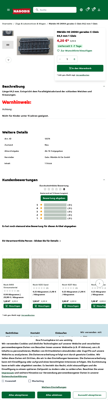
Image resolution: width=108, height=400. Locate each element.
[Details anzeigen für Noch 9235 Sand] (45, 268)
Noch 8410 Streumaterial (10, 286)
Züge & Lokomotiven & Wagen (30, 23)
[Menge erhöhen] (74, 59)
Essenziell (10, 380)
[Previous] (8, 31)
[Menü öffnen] (8, 10)
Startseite (7, 23)
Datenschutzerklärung (14, 376)
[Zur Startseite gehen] (21, 10)
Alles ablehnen (54, 394)
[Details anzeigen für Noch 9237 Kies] (74, 268)
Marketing (38, 380)
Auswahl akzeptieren (89, 394)
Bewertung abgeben (54, 198)
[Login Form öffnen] (99, 10)
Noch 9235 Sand (40, 284)
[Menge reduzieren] (60, 59)
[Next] (8, 60)
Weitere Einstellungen (54, 387)
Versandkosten (82, 75)
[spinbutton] (67, 59)
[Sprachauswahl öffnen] (81, 10)
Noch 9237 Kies (69, 284)
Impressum (8, 372)
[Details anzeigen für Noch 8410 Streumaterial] (15, 268)
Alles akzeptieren (18, 394)
